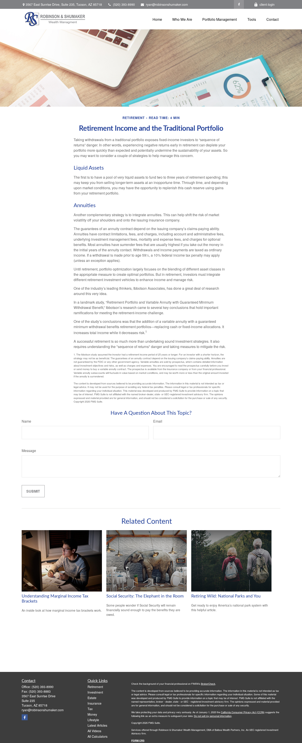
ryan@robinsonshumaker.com (167, 4)
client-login (267, 4)
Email (157, 421)
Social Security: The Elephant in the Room (145, 596)
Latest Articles (97, 725)
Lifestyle (93, 720)
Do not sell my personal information (212, 716)
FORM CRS (137, 740)
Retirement (95, 686)
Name (26, 421)
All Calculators (97, 736)
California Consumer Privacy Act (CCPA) (243, 712)
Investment (95, 692)
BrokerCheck (208, 683)
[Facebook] (239, 4)
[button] (157, 19)
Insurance (94, 703)
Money (92, 714)
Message (29, 450)
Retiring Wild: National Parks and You (226, 596)
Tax (90, 709)
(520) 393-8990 (124, 4)
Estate (92, 698)
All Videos (94, 731)
